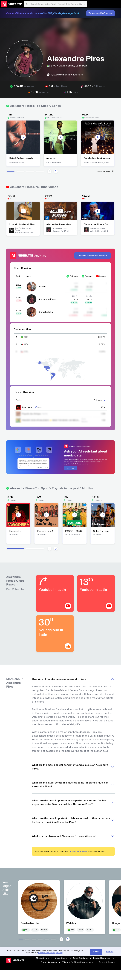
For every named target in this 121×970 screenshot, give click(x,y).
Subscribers (104, 276)
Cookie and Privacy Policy (50, 952)
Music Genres (42, 958)
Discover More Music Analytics (92, 255)
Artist (28, 276)
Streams (88, 276)
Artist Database (80, 958)
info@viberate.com (79, 851)
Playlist (19, 400)
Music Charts (61, 958)
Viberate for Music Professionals (77, 962)
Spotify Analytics (49, 962)
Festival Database (101, 958)
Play (23, 137)
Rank (18, 276)
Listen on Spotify (104, 171)
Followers (74, 276)
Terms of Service (107, 962)
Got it (96, 951)
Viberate (11, 4)
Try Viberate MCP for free (101, 13)
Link (35, 407)
